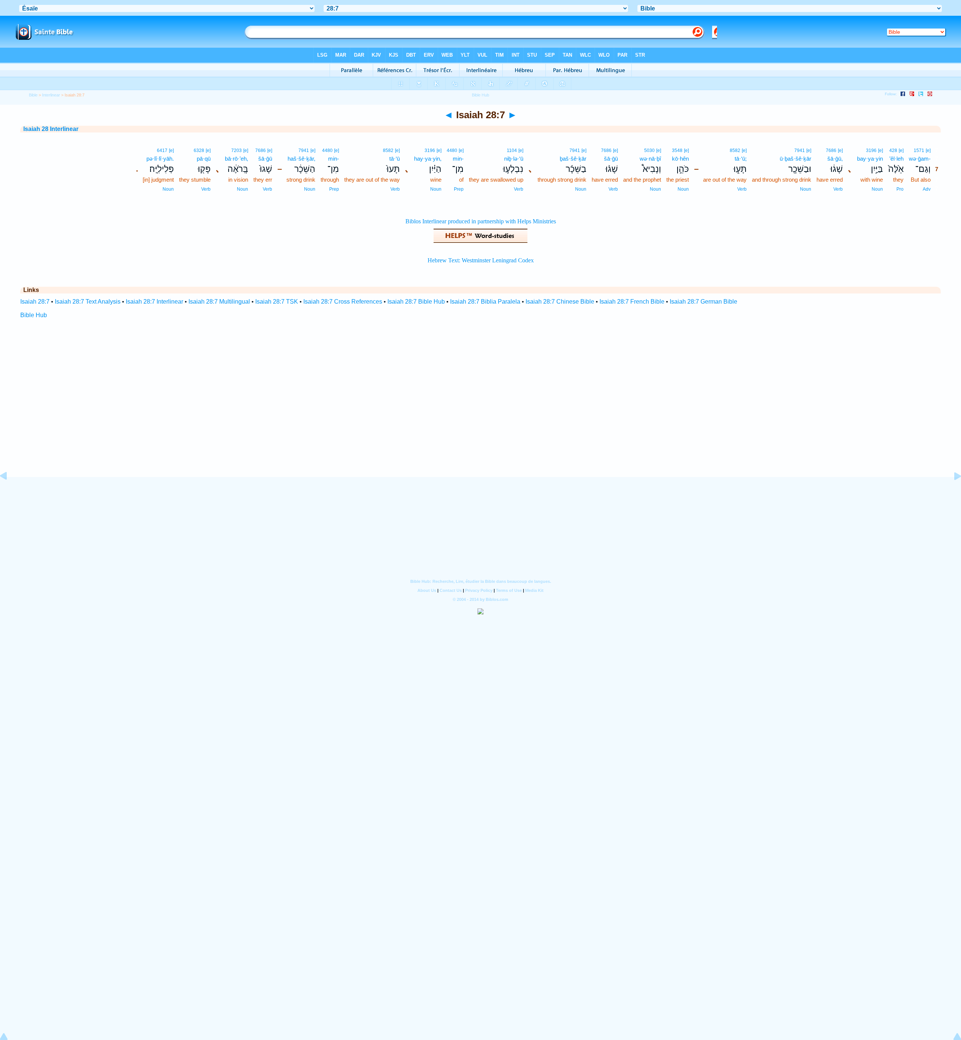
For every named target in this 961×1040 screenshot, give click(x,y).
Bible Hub (33, 315)
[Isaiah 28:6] (9, 493)
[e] (928, 150)
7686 (831, 150)
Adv (927, 189)
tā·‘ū (394, 158)
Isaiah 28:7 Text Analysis (88, 301)
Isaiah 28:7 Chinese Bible (560, 301)
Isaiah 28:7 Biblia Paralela (485, 301)
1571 (919, 150)
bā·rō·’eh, (236, 158)
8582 (735, 150)
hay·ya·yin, (427, 158)
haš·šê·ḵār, (301, 158)
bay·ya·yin (870, 158)
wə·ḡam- (920, 158)
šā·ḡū (611, 158)
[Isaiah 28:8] (951, 493)
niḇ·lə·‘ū (513, 158)
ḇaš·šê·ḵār (573, 158)
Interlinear (51, 95)
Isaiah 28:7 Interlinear (154, 301)
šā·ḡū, (835, 158)
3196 (871, 150)
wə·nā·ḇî (650, 158)
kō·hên (680, 158)
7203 (236, 150)
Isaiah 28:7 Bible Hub (416, 301)
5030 (649, 150)
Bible (33, 95)
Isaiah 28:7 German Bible (703, 301)
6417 (162, 150)
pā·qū (204, 158)
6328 (199, 150)
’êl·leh (896, 158)
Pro (900, 189)
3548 (677, 150)
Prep (459, 189)
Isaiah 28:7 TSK (276, 301)
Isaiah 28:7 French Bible (631, 301)
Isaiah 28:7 (35, 301)
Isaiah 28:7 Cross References (342, 301)
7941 (799, 150)
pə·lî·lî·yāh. (160, 158)
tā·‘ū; (741, 158)
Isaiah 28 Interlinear (50, 129)
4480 (452, 150)
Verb (838, 189)
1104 (512, 150)
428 (893, 150)
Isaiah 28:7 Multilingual (219, 301)
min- (458, 158)
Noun (877, 189)
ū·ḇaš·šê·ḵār (795, 158)
